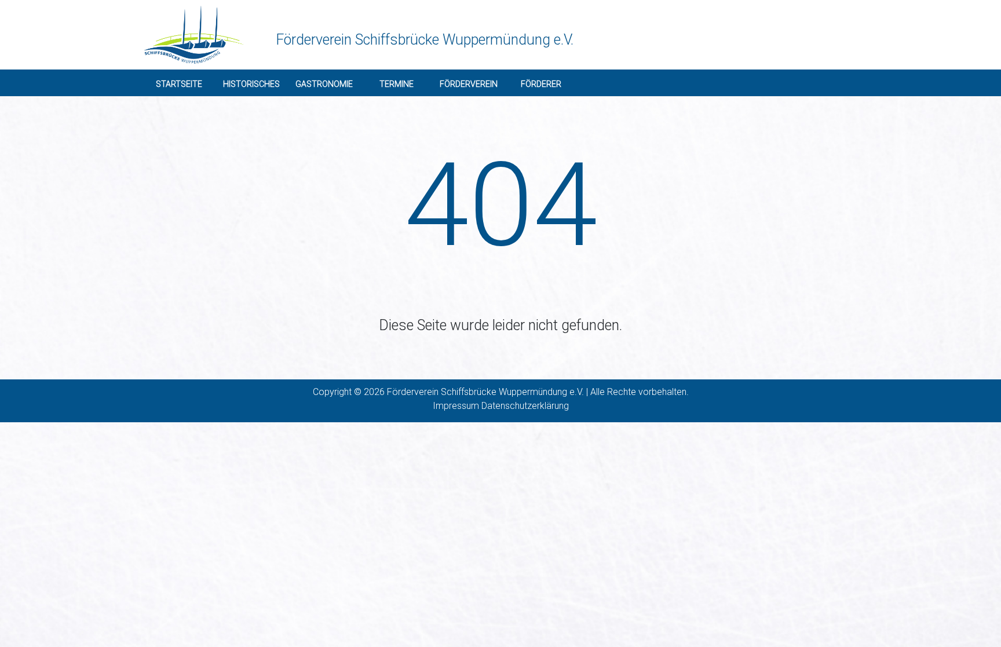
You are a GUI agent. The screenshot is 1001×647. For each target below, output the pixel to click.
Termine (396, 84)
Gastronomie (324, 84)
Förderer (541, 84)
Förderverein (469, 84)
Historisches (251, 84)
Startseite (179, 84)
